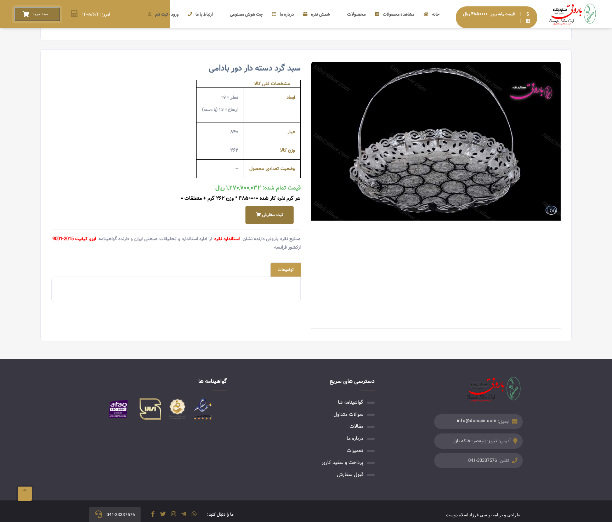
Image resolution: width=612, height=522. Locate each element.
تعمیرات (355, 450)
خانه (436, 14)
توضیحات (286, 269)
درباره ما (287, 14)
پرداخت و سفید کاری (342, 462)
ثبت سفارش (272, 214)
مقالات (356, 426)
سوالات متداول (348, 414)
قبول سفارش (350, 474)
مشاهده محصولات (398, 14)
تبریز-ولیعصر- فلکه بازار (475, 441)
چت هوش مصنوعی (246, 14)
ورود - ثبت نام (166, 14)
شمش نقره (320, 14)
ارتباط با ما (204, 14)
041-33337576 (482, 460)
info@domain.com (476, 420)
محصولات (356, 14)
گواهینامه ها (350, 402)
